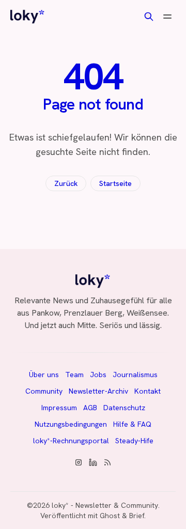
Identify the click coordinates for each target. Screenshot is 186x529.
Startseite (115, 183)
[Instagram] (78, 462)
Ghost (110, 515)
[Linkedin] (93, 462)
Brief (136, 515)
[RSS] (107, 462)
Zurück (66, 183)
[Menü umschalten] (167, 16)
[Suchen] (149, 16)
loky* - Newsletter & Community (105, 505)
